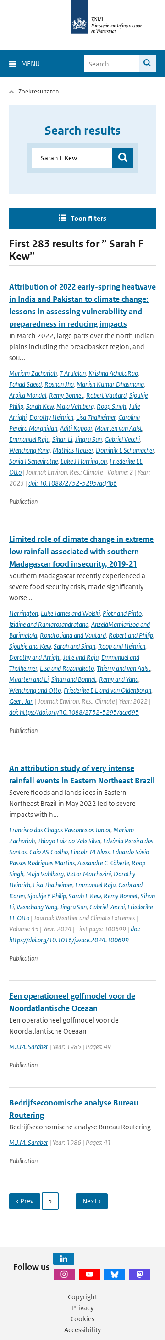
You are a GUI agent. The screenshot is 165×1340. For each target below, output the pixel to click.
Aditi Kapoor (76, 428)
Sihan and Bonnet (73, 679)
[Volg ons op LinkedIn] (63, 1259)
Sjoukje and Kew (30, 646)
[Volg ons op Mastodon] (139, 1274)
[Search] (147, 63)
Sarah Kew (40, 406)
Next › (91, 1201)
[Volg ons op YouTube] (89, 1274)
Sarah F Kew (85, 896)
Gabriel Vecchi (122, 439)
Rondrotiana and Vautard (73, 635)
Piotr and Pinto (122, 613)
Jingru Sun (88, 439)
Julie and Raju (81, 657)
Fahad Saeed (25, 384)
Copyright (82, 1296)
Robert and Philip (131, 635)
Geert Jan (21, 701)
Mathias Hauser (73, 450)
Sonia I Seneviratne (33, 461)
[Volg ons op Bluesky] (114, 1274)
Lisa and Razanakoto (67, 668)
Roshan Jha (59, 384)
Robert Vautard (106, 395)
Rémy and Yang (118, 679)
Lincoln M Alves (90, 852)
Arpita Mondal (27, 395)
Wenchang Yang (29, 450)
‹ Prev (24, 1201)
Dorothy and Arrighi (34, 657)
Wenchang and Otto (35, 690)
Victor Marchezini (88, 874)
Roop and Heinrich (121, 646)
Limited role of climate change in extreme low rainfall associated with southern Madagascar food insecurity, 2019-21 (81, 551)
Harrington (23, 613)
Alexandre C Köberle (103, 863)
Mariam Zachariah (33, 373)
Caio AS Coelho (48, 852)
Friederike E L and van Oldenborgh (107, 690)
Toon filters (88, 218)
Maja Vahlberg (75, 406)
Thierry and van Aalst (123, 668)
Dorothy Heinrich (51, 417)
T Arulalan (73, 373)
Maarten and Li (29, 679)
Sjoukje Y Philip (47, 896)
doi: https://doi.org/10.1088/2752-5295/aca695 (74, 712)
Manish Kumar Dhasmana (110, 384)
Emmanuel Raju (29, 439)
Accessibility (82, 1329)
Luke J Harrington (83, 461)
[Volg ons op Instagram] (64, 1274)
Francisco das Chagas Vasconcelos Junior (59, 830)
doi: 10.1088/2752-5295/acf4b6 (72, 483)
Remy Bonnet (66, 395)
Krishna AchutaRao (113, 373)
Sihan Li (62, 439)
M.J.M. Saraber (28, 1046)
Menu (30, 63)
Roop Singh (111, 406)
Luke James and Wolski (70, 613)
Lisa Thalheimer (96, 417)
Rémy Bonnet (121, 896)
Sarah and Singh (74, 646)
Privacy (83, 1307)
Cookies (82, 1318)
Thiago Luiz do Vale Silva (69, 841)
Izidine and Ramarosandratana (48, 624)
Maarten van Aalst (118, 428)
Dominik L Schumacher (125, 450)
